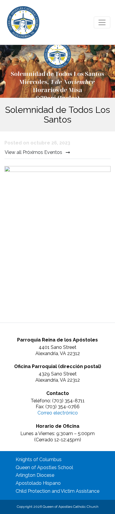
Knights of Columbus (39, 459)
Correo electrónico (57, 413)
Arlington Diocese (35, 475)
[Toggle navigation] (102, 22)
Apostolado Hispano (38, 483)
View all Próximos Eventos (34, 152)
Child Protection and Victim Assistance (57, 491)
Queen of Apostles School (44, 467)
